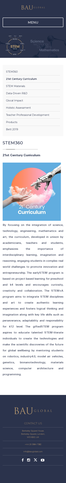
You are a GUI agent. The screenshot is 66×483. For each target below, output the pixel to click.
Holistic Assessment (18, 107)
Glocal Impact (14, 100)
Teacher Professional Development (27, 115)
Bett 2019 (12, 129)
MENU (33, 22)
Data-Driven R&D (16, 93)
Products (11, 122)
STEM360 (12, 71)
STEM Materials (15, 86)
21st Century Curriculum (21, 78)
